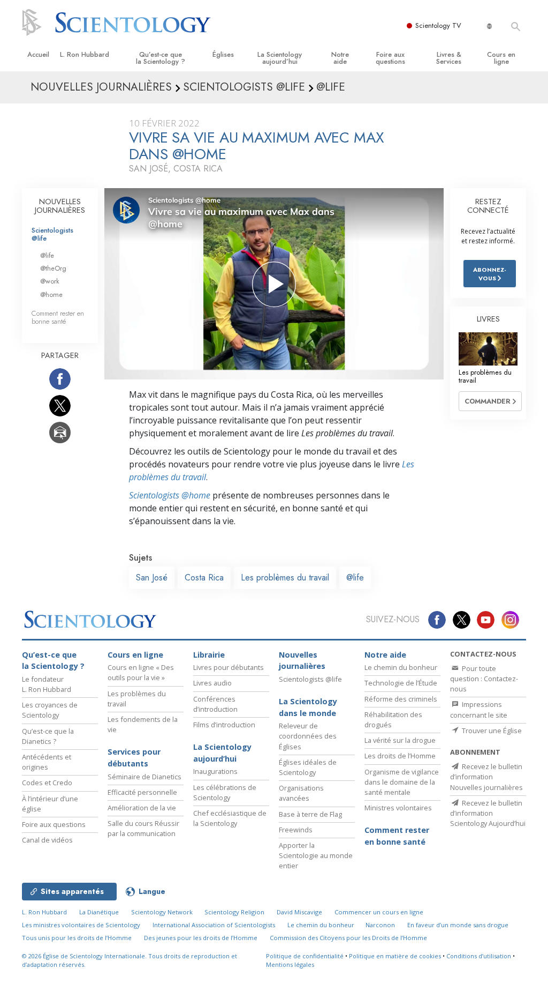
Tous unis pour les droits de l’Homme (77, 938)
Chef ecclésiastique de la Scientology (230, 818)
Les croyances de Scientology (50, 710)
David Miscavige (299, 912)
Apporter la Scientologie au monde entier (316, 855)
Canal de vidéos (47, 840)
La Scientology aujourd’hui (279, 57)
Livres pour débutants (228, 667)
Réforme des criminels (400, 699)
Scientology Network (162, 912)
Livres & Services (448, 57)
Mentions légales (290, 964)
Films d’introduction (224, 724)
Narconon (380, 925)
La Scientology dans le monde (308, 707)
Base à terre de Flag (310, 814)
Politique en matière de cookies (395, 956)
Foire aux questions (390, 57)
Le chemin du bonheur (400, 667)
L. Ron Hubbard (84, 54)
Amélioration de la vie (142, 808)
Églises (223, 54)
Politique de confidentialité (305, 956)
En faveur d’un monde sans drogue (457, 925)
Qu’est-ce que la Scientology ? (160, 57)
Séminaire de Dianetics (144, 776)
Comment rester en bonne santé (58, 317)
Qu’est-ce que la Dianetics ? (48, 736)
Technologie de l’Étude (400, 683)
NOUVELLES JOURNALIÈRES (60, 205)
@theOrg (53, 268)
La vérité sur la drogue (400, 740)
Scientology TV (438, 25)
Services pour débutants (134, 758)
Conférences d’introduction (215, 704)
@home (51, 294)
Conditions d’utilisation (478, 956)
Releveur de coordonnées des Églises (308, 736)
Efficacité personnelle (142, 792)
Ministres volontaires (398, 808)
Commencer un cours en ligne (378, 912)
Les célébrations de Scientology (224, 792)
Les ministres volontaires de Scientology (81, 925)
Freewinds (296, 829)
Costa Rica (204, 577)
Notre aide (340, 57)
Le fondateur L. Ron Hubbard (46, 684)
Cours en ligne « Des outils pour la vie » (141, 672)
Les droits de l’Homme (400, 756)
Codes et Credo (47, 782)
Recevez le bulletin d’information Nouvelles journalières (486, 777)
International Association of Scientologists (214, 925)
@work (49, 281)
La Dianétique (99, 912)
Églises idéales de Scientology (308, 767)
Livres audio (212, 683)
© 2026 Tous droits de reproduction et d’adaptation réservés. (129, 960)
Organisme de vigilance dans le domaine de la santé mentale (401, 782)
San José (152, 577)
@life (355, 577)
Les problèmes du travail (285, 577)
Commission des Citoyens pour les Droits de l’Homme (348, 938)
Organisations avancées (301, 793)
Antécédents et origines (46, 762)
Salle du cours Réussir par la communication (143, 828)
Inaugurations (215, 771)
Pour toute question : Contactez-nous (484, 679)
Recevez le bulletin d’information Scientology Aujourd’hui (488, 813)
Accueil (38, 54)
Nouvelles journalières (302, 661)
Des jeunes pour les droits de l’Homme (200, 938)
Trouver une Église (491, 730)
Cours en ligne (501, 57)
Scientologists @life (52, 234)
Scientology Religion (234, 912)
